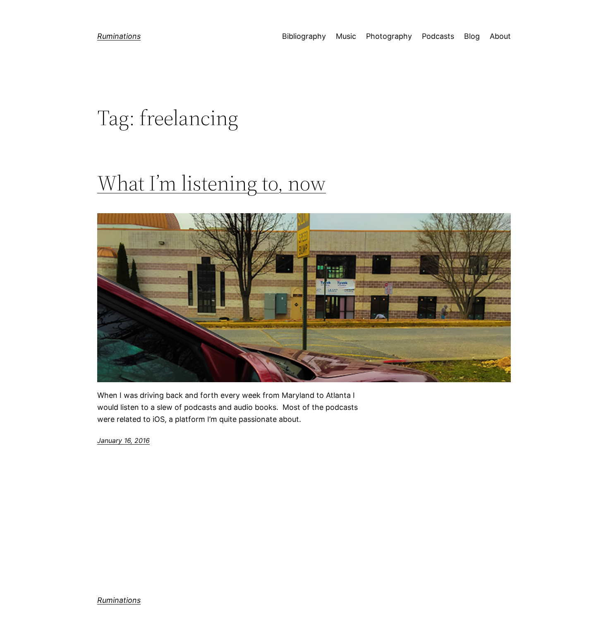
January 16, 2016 (123, 440)
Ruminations (119, 36)
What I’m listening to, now (211, 183)
